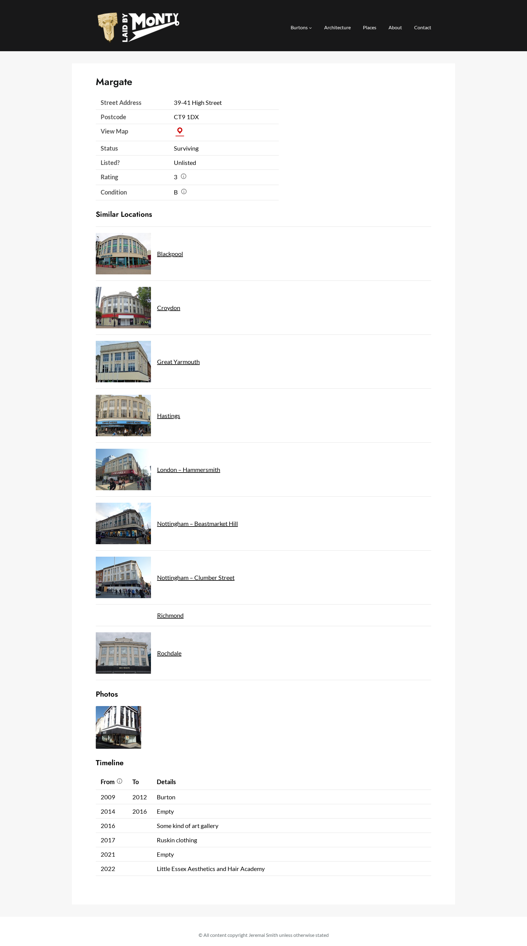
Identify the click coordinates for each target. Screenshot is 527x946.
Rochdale (169, 653)
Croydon (168, 307)
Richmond (170, 615)
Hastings (168, 415)
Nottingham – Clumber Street (196, 577)
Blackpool (170, 253)
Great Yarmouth (178, 361)
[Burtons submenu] (310, 27)
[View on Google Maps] (180, 131)
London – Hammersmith (188, 469)
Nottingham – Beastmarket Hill (197, 523)
